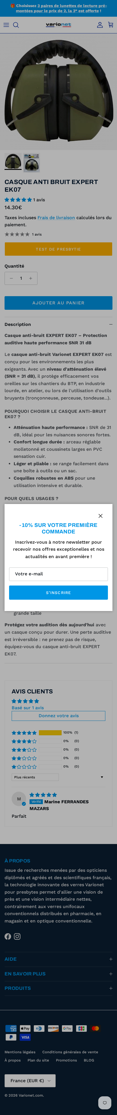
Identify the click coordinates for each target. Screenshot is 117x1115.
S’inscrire (58, 592)
